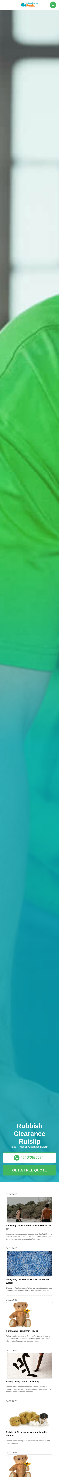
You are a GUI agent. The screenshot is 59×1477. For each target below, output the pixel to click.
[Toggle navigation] (6, 5)
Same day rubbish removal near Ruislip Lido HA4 (29, 1227)
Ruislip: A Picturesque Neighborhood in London (26, 1434)
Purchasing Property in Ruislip (22, 1331)
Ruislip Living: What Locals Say (22, 1381)
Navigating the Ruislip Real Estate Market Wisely (27, 1281)
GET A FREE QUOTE (29, 1170)
